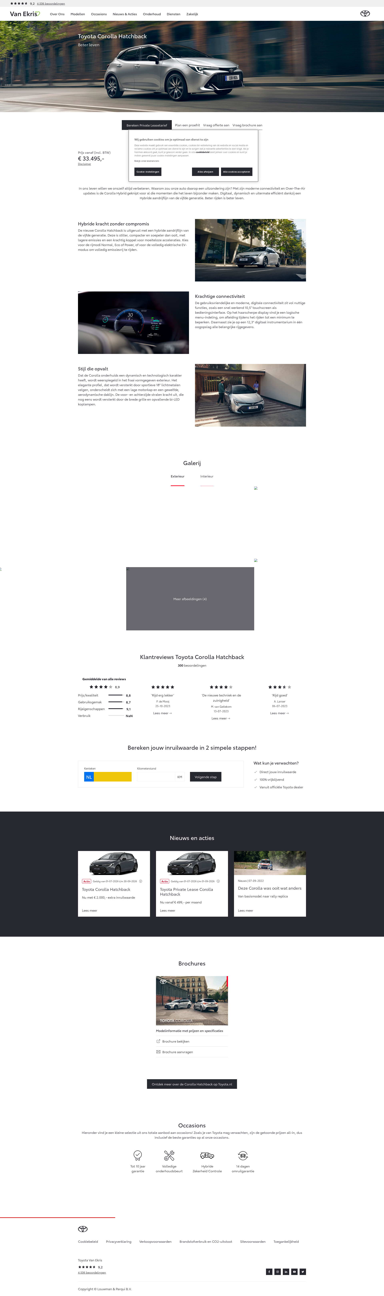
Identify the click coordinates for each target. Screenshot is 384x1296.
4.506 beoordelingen (51, 3)
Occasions (99, 13)
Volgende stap (206, 776)
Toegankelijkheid (286, 1241)
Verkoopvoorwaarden (155, 1241)
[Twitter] (303, 1272)
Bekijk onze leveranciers (146, 160)
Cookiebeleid (88, 1241)
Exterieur (177, 476)
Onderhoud (152, 13)
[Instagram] (277, 1272)
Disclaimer (84, 164)
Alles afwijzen (205, 171)
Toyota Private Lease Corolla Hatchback (186, 891)
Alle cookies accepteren (236, 171)
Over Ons (57, 13)
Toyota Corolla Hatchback (106, 889)
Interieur (206, 476)
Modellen (78, 13)
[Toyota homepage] (365, 13)
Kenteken (90, 768)
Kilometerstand (146, 768)
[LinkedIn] (286, 1272)
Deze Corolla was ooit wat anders (270, 887)
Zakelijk (192, 13)
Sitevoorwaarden (253, 1241)
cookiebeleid (202, 152)
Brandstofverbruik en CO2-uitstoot (206, 1241)
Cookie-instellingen (148, 171)
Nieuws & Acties (125, 13)
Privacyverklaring (118, 1241)
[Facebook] (269, 1272)
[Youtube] (294, 1272)
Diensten (173, 13)
